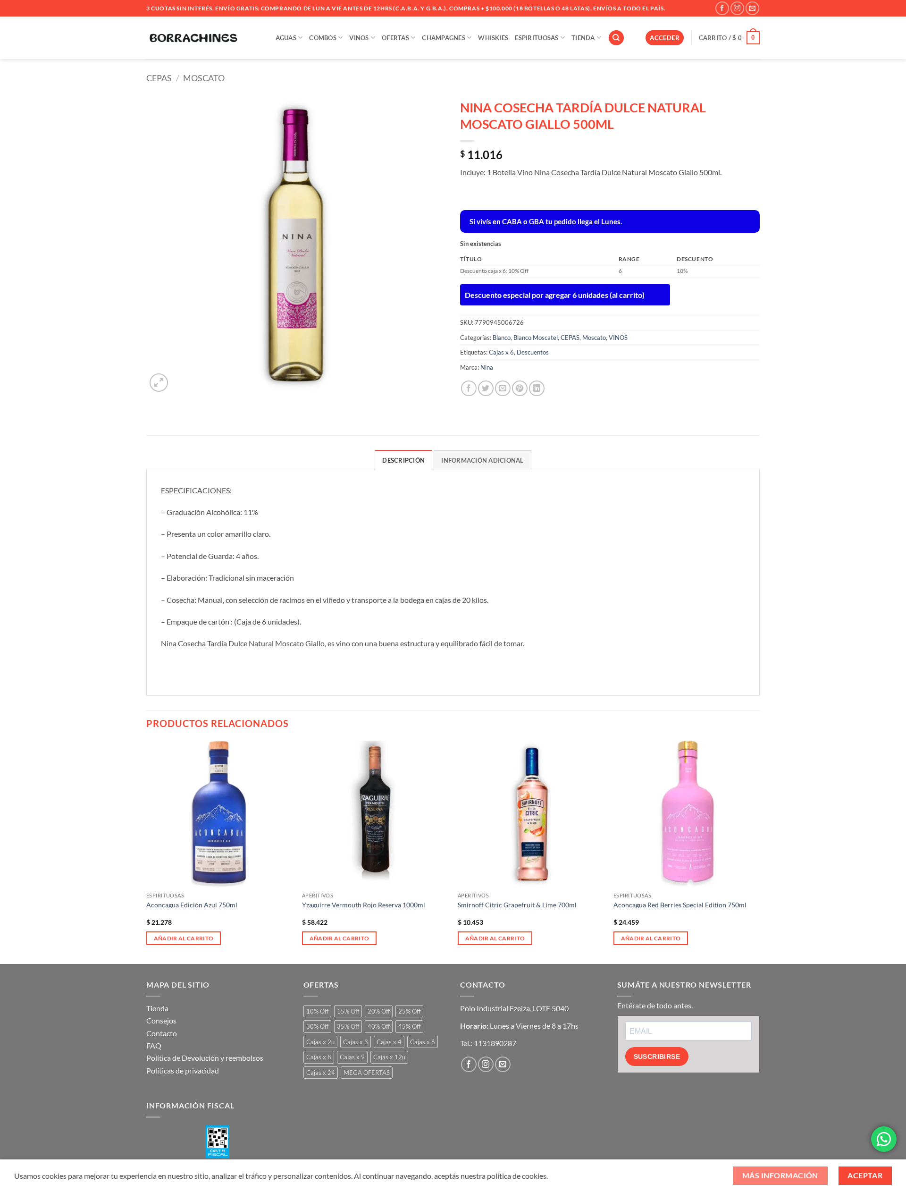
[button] (665, 38)
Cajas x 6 (501, 352)
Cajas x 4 (389, 1042)
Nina (486, 367)
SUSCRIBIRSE (657, 1056)
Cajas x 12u (389, 1057)
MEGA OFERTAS (367, 1072)
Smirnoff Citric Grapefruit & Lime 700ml (517, 905)
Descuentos (533, 352)
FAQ (153, 1045)
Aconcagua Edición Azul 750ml (191, 905)
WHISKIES (493, 38)
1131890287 (495, 1043)
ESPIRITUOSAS (536, 38)
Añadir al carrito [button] (184, 938)
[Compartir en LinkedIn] (537, 388)
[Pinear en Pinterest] (520, 388)
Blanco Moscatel (535, 337)
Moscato (204, 78)
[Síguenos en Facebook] (722, 8)
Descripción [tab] (403, 460)
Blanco (502, 337)
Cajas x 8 (318, 1057)
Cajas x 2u (320, 1042)
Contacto (161, 1033)
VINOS (359, 38)
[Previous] (147, 851)
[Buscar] (616, 38)
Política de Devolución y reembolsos (204, 1057)
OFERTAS (395, 38)
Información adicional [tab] (482, 460)
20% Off (379, 1011)
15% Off (348, 1011)
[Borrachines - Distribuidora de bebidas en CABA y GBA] (193, 37)
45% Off (409, 1026)
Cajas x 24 (320, 1072)
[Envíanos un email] (752, 8)
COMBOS (322, 38)
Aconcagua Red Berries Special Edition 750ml (680, 905)
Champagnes (443, 38)
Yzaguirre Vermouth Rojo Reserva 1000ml (363, 905)
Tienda (157, 1008)
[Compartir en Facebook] (469, 388)
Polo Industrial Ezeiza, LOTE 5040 (514, 1008)
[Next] (759, 851)
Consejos (161, 1020)
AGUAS (286, 38)
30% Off (317, 1026)
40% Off (379, 1026)
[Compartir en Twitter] (486, 388)
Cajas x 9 (352, 1057)
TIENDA (583, 38)
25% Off (409, 1011)
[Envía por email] (503, 388)
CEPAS (159, 78)
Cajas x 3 (355, 1042)
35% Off (348, 1026)
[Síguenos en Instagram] (737, 8)
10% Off (317, 1011)
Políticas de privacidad (182, 1070)
